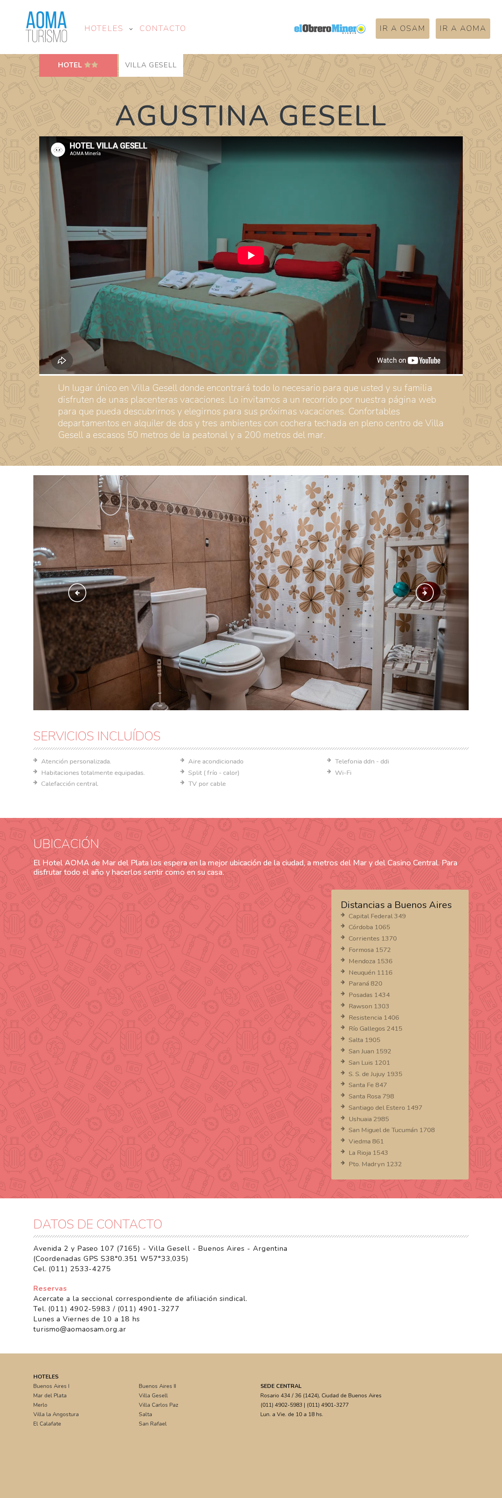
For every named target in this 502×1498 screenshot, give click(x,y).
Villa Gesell (153, 1395)
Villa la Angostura (56, 1414)
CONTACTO (163, 28)
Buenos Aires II (157, 1386)
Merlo (40, 1405)
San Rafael (153, 1423)
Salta (145, 1414)
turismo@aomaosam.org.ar (79, 1329)
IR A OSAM (403, 28)
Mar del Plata (50, 1395)
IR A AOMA (463, 28)
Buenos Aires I (51, 1386)
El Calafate (47, 1423)
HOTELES (104, 28)
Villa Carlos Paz (158, 1405)
